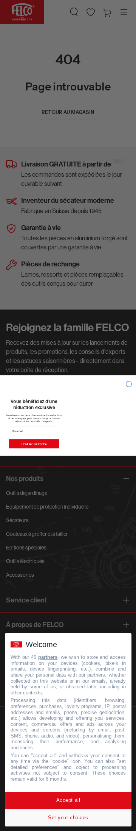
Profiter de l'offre (34, 443)
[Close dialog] (129, 384)
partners (47, 657)
